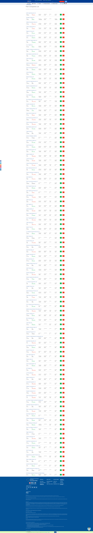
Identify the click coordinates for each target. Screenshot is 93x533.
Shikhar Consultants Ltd (30, 386)
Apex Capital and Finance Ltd (31, 190)
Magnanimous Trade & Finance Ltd (33, 454)
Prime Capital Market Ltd (31, 363)
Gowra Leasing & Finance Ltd (31, 122)
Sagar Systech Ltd (29, 432)
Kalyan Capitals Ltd (30, 154)
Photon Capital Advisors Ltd (31, 108)
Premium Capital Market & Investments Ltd (34, 336)
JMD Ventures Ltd (29, 222)
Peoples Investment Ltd (30, 391)
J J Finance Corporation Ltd (31, 281)
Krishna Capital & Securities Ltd (32, 277)
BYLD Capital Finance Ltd (31, 186)
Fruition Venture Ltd (30, 240)
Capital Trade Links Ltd (30, 35)
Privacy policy (45, 532)
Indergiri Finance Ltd (30, 286)
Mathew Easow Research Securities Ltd (33, 309)
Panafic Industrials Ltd (30, 104)
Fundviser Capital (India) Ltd (31, 40)
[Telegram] (27, 489)
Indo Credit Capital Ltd (30, 354)
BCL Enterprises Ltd (30, 318)
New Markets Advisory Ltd (31, 126)
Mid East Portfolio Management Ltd (33, 245)
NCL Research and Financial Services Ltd (34, 99)
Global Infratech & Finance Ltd (32, 290)
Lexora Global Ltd (29, 72)
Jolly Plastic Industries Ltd (31, 90)
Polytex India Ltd (29, 359)
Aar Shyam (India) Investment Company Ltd (34, 400)
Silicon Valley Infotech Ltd (31, 459)
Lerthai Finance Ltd (30, 158)
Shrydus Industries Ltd (30, 272)
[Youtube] (34, 487)
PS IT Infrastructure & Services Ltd (32, 304)
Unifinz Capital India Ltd (30, 26)
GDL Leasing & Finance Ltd (31, 167)
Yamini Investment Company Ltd (32, 172)
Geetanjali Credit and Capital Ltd (32, 404)
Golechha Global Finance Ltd (31, 263)
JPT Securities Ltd (29, 372)
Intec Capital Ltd (29, 204)
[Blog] (32, 487)
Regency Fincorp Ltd (30, 31)
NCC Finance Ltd (29, 450)
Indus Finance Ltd (29, 58)
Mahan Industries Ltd (30, 377)
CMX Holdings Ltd (29, 195)
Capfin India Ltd (29, 131)
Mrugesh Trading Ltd (30, 17)
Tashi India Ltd (29, 322)
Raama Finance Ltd (30, 76)
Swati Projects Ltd (29, 145)
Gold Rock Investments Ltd (31, 441)
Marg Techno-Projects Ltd (31, 113)
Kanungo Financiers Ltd (30, 331)
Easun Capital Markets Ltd (31, 213)
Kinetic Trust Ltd (29, 227)
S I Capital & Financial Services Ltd (32, 231)
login (66, 1)
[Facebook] (27, 487)
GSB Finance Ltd (29, 199)
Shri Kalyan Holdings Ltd (31, 413)
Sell (63, 14)
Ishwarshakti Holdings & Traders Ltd (33, 445)
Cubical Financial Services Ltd (32, 163)
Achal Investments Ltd (30, 436)
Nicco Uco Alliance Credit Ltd (31, 427)
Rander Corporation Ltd (30, 254)
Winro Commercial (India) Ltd (31, 181)
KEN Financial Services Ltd (31, 395)
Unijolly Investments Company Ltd (32, 468)
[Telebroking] (61, 4)
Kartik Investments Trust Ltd (31, 63)
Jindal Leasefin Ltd (29, 208)
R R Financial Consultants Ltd (32, 117)
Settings (49, 532)
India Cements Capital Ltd (31, 140)
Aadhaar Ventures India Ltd (31, 327)
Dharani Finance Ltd (30, 350)
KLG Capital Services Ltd (31, 345)
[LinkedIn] (30, 487)
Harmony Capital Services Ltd (32, 81)
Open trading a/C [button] (62, 1)
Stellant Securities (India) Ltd (31, 22)
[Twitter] (29, 487)
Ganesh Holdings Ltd (30, 313)
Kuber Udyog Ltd (29, 236)
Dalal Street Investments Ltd (31, 295)
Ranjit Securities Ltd (30, 249)
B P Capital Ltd (29, 368)
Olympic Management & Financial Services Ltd (35, 418)
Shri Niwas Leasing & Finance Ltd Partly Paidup (35, 473)
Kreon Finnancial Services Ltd (31, 67)
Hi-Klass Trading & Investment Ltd (32, 49)
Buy (60, 14)
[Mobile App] (62, 4)
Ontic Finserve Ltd (29, 268)
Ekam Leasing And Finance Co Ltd (32, 409)
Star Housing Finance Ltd (31, 149)
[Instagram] (36, 487)
